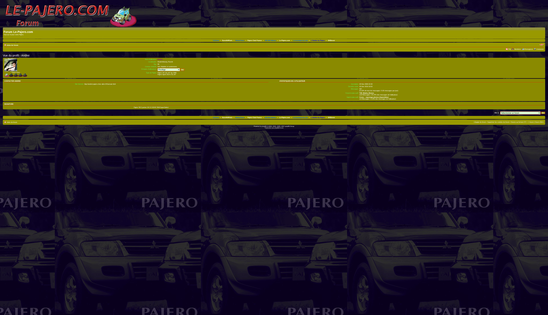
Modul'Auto (239, 40)
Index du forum (12, 45)
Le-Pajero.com (284, 40)
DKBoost (331, 40)
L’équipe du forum (480, 122)
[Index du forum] (5, 29)
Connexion (540, 49)
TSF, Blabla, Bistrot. (366, 93)
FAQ (509, 49)
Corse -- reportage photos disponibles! (374, 97)
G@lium (216, 40)
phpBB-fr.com (279, 128)
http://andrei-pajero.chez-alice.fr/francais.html (100, 84)
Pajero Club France (254, 40)
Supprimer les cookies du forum (498, 122)
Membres (517, 49)
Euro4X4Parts (227, 40)
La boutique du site (300, 40)
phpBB (264, 126)
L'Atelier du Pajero (318, 40)
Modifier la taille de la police (542, 44)
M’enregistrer (528, 49)
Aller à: (496, 113)
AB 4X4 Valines (270, 40)
